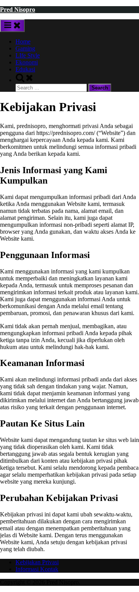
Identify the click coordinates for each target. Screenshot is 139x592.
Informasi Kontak (36, 569)
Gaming (25, 48)
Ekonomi (26, 62)
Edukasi (25, 69)
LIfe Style (27, 55)
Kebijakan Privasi (37, 562)
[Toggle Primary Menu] (12, 25)
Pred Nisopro (17, 9)
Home (23, 41)
